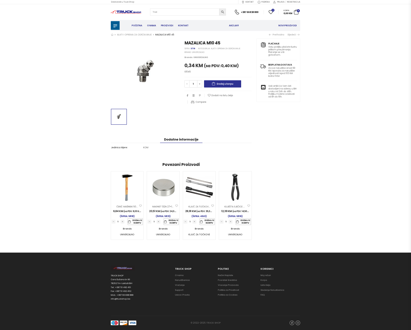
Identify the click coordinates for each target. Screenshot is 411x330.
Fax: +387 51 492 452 (121, 291)
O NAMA (151, 25)
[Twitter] (193, 95)
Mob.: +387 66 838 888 (122, 295)
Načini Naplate (225, 275)
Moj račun (266, 275)
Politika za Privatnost (228, 290)
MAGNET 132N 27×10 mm (165, 206)
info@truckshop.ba (120, 298)
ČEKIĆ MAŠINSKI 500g (127, 206)
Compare (201, 102)
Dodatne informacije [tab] (181, 139)
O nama (179, 275)
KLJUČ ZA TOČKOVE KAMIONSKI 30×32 (208, 206)
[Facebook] (187, 95)
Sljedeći (293, 34)
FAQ (263, 294)
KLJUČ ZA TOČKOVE (199, 234)
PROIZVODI (167, 25)
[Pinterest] (200, 95)
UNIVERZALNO (198, 52)
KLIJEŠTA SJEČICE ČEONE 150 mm (241, 206)
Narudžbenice (182, 280)
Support (179, 290)
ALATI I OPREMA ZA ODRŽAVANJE (134, 34)
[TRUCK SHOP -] (126, 12)
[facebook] (292, 323)
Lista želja (265, 285)
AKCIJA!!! (234, 25)
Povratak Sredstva (227, 280)
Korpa (264, 280)
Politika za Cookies (227, 294)
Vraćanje (180, 285)
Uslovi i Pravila (182, 294)
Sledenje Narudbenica (272, 290)
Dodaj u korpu (225, 83)
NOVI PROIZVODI (287, 25)
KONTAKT (249, 1)
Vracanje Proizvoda (228, 285)
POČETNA (137, 25)
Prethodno (277, 34)
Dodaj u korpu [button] (137, 221)
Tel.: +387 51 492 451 (121, 287)
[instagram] (298, 323)
